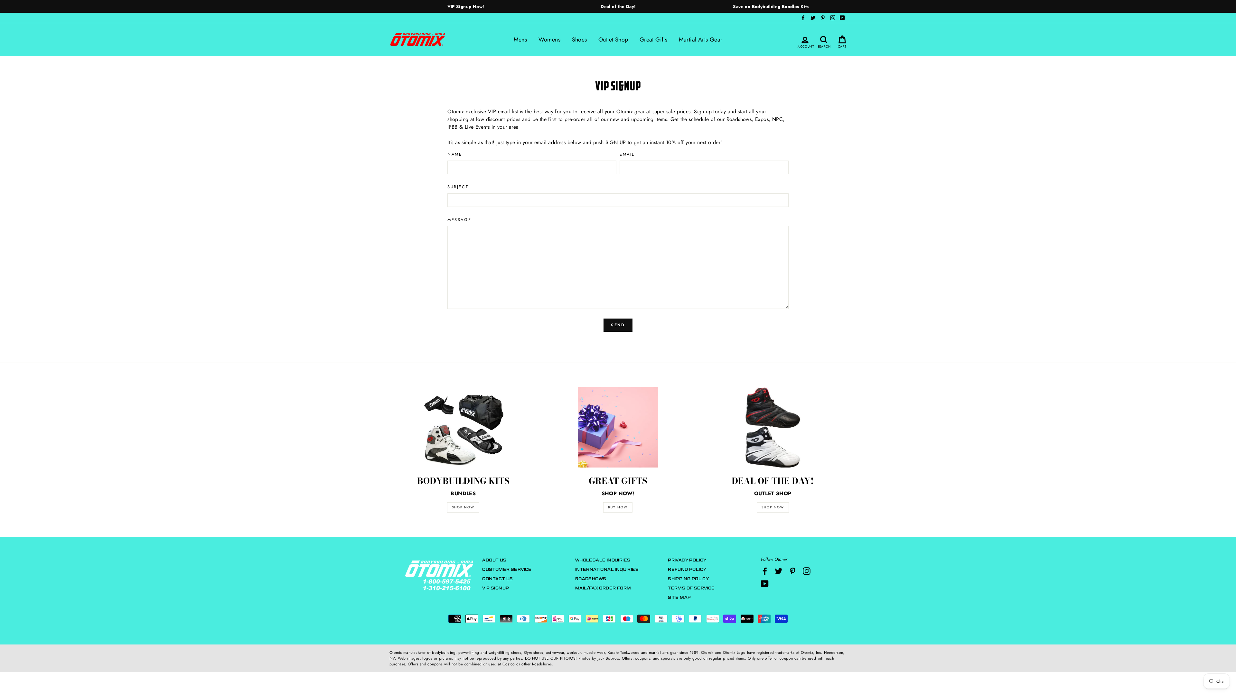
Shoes (579, 39)
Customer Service (506, 569)
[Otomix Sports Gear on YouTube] (765, 584)
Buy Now (618, 507)
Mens (520, 39)
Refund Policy (687, 569)
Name (454, 154)
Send (618, 325)
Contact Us (497, 578)
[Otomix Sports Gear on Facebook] (765, 571)
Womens (549, 39)
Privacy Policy (687, 560)
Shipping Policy (688, 578)
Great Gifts (653, 39)
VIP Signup (495, 588)
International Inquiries (607, 569)
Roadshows (590, 578)
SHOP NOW (463, 507)
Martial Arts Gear (701, 39)
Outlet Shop (613, 39)
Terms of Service (691, 588)
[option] (465, 6)
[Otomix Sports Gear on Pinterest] (792, 571)
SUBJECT (457, 187)
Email (627, 154)
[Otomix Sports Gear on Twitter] (778, 571)
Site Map (679, 597)
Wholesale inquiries (603, 560)
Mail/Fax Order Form (603, 588)
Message (459, 220)
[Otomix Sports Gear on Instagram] (806, 571)
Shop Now (773, 507)
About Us (494, 560)
